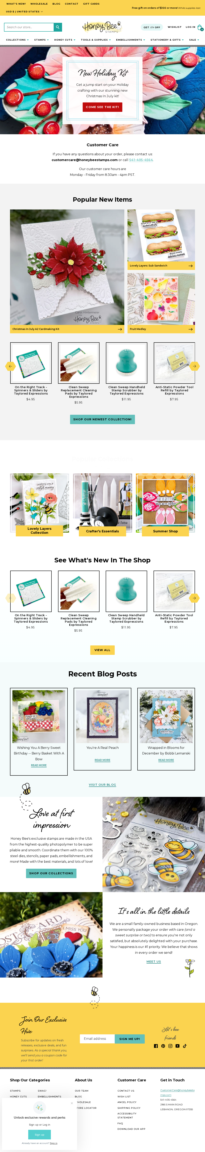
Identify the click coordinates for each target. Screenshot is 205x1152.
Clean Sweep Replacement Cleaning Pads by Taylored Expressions (79, 392)
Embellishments (49, 1096)
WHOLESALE (83, 1102)
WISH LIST (124, 1096)
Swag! (42, 1090)
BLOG (78, 1096)
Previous (10, 366)
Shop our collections (51, 873)
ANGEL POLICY (127, 1102)
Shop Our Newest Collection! (102, 419)
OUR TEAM (81, 1090)
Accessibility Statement (127, 1115)
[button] (17, 39)
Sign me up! (129, 1039)
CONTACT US (126, 1090)
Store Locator (86, 1108)
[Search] (58, 27)
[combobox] (33, 27)
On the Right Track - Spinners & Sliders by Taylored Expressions (31, 390)
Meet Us (154, 961)
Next (194, 366)
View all (102, 650)
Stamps (15, 1090)
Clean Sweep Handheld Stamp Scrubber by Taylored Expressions (126, 390)
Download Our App (132, 1129)
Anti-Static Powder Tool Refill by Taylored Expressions (175, 390)
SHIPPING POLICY (129, 1108)
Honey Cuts (18, 1096)
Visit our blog (102, 784)
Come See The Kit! (102, 107)
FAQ (120, 1123)
